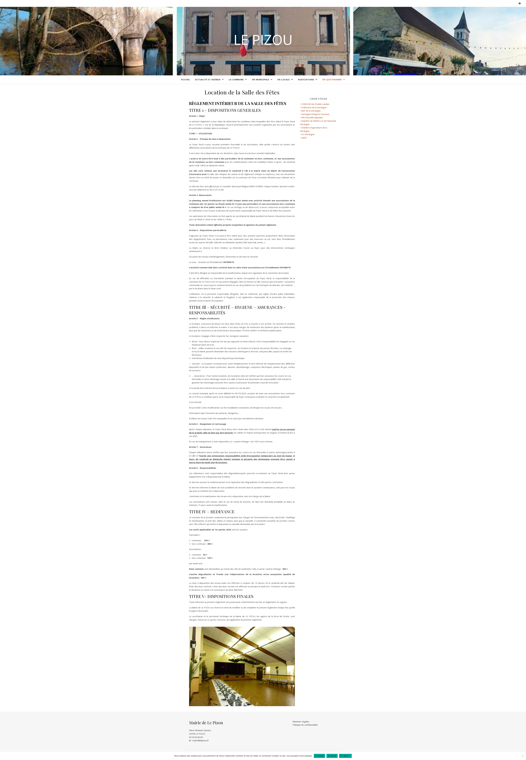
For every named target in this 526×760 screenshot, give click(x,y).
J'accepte (319, 756)
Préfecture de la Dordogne (314, 107)
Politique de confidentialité (305, 724)
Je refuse (332, 756)
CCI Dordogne (308, 134)
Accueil (185, 79)
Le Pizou (263, 39)
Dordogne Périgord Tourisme (315, 114)
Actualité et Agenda (208, 79)
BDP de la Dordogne (311, 110)
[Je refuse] (522, 756)
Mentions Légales (301, 721)
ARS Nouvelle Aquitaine (312, 117)
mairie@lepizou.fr (200, 740)
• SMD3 (303, 137)
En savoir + (345, 756)
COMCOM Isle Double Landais (315, 104)
